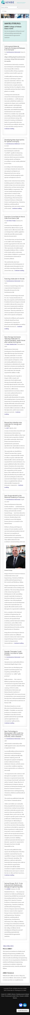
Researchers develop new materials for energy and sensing (13, 424)
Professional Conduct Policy (12, 996)
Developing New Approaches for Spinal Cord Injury (14, 140)
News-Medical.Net (11, 344)
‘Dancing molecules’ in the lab (14, 279)
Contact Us (3, 994)
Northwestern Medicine (13, 144)
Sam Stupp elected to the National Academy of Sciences (14, 496)
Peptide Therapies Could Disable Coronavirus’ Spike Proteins (13, 653)
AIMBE (15, 2)
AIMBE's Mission (11, 994)
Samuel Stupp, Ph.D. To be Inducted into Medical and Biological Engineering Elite (13, 885)
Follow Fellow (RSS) (8, 946)
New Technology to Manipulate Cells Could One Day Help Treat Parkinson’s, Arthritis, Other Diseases (13, 734)
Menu (5, 11)
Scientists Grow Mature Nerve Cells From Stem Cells (14, 217)
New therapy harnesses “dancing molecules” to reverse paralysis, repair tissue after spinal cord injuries (14, 339)
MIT (7, 428)
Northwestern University (13, 52)
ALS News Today (11, 220)
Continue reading (9, 128)
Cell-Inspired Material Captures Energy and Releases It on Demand (14, 48)
